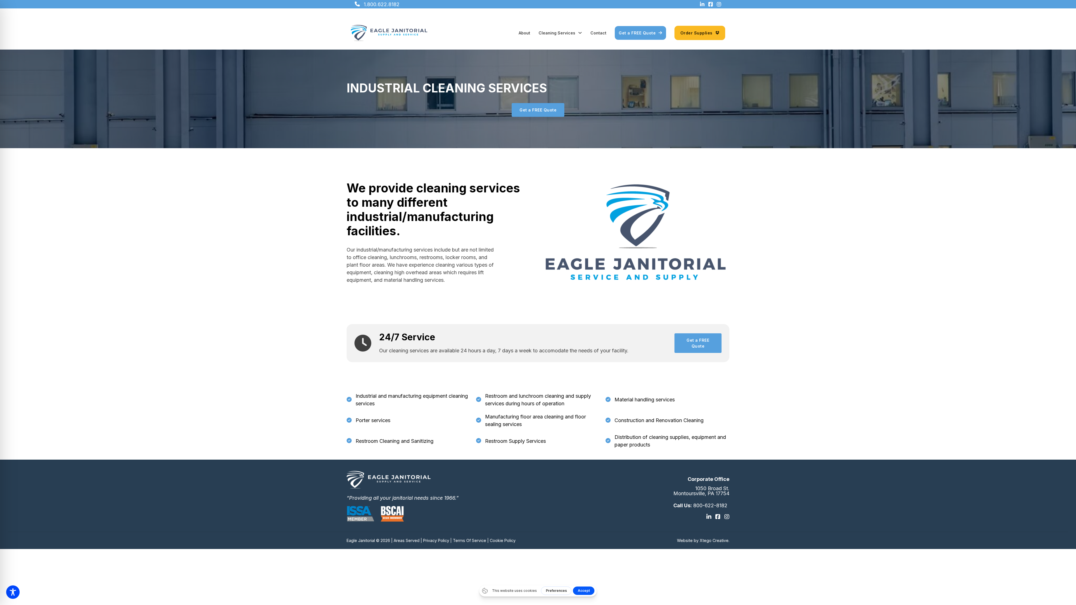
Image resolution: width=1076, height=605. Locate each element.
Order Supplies (696, 33)
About (524, 33)
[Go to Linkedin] (708, 517)
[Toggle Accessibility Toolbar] (13, 592)
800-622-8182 (710, 505)
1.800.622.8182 (382, 4)
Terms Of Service (469, 540)
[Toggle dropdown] (580, 33)
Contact (598, 33)
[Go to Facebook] (717, 517)
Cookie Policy (503, 540)
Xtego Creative (714, 540)
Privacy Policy (436, 540)
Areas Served (406, 540)
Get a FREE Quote (637, 33)
